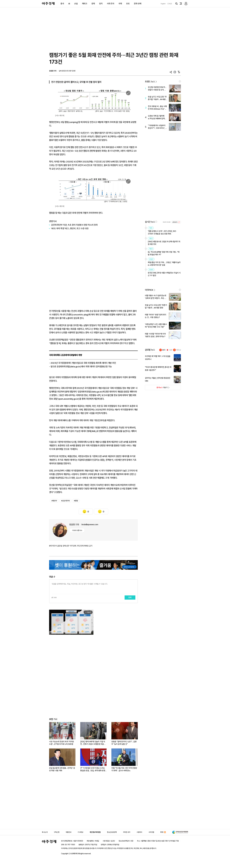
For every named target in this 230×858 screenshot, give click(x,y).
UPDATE (175, 222)
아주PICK (149, 290)
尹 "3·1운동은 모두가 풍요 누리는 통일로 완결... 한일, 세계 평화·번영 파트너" (92, 769)
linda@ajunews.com (89, 524)
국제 (120, 3)
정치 (101, 3)
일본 (170, 350)
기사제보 (80, 832)
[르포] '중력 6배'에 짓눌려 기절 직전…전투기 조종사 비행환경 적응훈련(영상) (93, 742)
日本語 (169, 4)
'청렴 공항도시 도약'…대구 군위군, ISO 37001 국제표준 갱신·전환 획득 (162, 232)
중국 (62, 3)
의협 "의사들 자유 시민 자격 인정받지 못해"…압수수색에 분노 (124, 769)
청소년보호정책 (112, 832)
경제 (93, 3)
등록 (130, 597)
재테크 (84, 3)
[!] (180, 81)
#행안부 (54, 501)
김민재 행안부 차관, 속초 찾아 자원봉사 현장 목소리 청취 (74, 225)
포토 (128, 3)
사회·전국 (110, 3)
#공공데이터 (65, 501)
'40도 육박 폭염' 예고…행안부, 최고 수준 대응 (70, 228)
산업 (76, 3)
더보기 (156, 388)
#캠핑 (76, 501)
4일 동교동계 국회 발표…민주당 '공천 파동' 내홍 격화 (62, 769)
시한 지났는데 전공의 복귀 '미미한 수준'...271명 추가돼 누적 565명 (61, 742)
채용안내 (68, 832)
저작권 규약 (126, 832)
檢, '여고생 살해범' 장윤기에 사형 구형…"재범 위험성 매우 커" (163, 253)
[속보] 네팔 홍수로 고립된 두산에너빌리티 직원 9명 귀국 (164, 242)
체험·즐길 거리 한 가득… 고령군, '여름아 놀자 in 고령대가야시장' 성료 (164, 263)
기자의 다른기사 (77, 530)
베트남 (178, 350)
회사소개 (44, 832)
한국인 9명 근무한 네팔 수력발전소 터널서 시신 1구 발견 (164, 274)
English (163, 4)
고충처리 (139, 832)
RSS (161, 832)
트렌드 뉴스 (150, 81)
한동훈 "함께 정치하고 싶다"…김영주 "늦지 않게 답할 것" (124, 742)
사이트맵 (151, 832)
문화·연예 (137, 3)
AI (69, 3)
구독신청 (56, 832)
